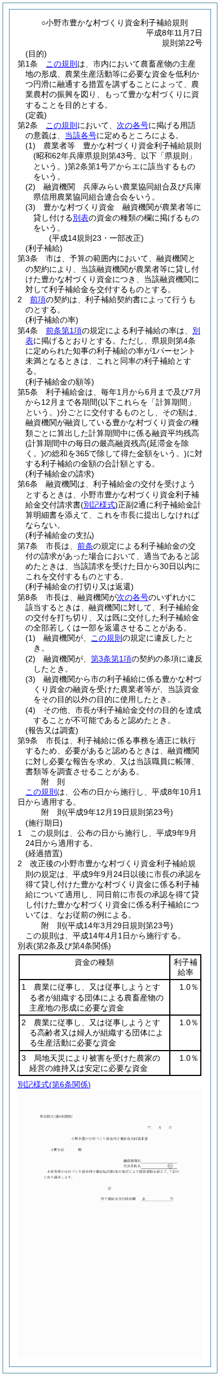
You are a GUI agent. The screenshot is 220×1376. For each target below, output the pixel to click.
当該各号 (80, 135)
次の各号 (132, 125)
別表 (81, 217)
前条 (85, 545)
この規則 (61, 63)
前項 (38, 299)
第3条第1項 (111, 658)
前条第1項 (64, 330)
